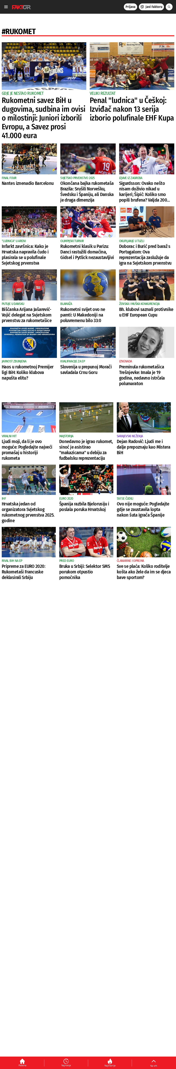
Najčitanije (110, 1065)
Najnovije (66, 1065)
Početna (22, 1065)
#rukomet (19, 31)
